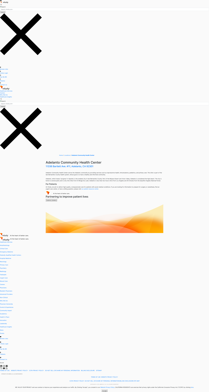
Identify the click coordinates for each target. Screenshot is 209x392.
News (1, 330)
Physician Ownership (6, 304)
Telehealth (3, 274)
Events (2, 333)
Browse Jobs (4, 69)
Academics (3, 314)
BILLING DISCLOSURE (88, 370)
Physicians (3, 287)
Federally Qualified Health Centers (10, 255)
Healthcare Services (6, 91)
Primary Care (4, 265)
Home (61, 155)
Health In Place (4, 317)
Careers (2, 93)
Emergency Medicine (6, 252)
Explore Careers (51, 200)
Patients (2, 81)
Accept (104, 391)
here (192, 387)
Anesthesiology (4, 245)
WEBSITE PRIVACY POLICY (19, 370)
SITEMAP (99, 370)
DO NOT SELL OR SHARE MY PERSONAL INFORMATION (62, 370)
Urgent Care (4, 278)
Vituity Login (4, 73)
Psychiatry (3, 268)
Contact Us (3, 85)
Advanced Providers (6, 294)
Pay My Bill (3, 77)
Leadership (3, 323)
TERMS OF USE (5, 370)
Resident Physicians (6, 291)
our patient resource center (89, 189)
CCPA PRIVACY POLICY (36, 370)
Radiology (3, 271)
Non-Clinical (4, 297)
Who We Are (4, 95)
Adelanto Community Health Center (83, 155)
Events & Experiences (6, 307)
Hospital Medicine (5, 258)
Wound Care (4, 281)
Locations (67, 155)
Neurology (3, 261)
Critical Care (4, 248)
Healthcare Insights (6, 97)
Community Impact (6, 310)
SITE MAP (136, 381)
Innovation (3, 320)
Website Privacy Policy (107, 387)
